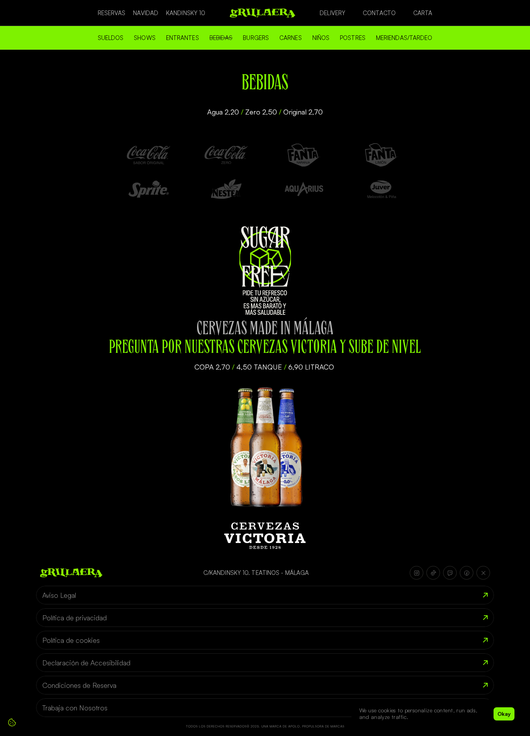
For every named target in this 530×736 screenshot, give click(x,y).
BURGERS (256, 38)
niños (321, 38)
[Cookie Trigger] (12, 722)
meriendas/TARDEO (404, 38)
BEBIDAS (221, 38)
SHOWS (145, 38)
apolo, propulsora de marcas (316, 726)
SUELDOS (111, 38)
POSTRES (352, 38)
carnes (290, 38)
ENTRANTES (182, 38)
